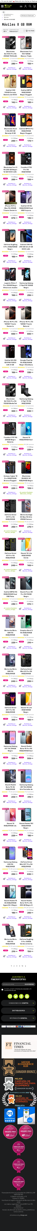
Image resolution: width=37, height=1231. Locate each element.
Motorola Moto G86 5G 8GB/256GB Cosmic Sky (10, 633)
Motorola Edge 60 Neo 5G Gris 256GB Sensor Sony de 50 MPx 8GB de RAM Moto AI (26, 520)
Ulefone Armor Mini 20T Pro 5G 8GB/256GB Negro (26, 865)
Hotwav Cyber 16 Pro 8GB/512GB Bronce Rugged (10, 478)
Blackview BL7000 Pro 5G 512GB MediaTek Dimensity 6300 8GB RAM (10, 403)
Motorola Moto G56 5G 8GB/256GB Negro (10, 942)
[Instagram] (10, 996)
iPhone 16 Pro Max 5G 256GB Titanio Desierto (10, 208)
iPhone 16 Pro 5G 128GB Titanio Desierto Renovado (10, 325)
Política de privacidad (22, 989)
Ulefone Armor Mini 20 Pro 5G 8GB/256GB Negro (26, 672)
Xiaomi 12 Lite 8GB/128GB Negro (26, 710)
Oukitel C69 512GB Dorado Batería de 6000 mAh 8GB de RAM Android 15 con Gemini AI (10, 95)
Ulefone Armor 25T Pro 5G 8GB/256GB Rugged (10, 711)
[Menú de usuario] (25, 6)
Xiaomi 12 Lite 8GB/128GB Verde (26, 555)
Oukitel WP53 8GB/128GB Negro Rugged (26, 92)
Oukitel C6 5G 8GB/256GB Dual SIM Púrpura (26, 208)
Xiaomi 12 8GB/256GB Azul (26, 438)
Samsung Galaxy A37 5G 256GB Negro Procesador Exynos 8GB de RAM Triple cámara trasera (10, 753)
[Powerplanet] (4, 12)
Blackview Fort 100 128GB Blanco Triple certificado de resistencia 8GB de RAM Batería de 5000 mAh (26, 58)
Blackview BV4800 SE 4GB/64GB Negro (26, 478)
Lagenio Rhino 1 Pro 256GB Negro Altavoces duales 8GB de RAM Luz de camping (10, 287)
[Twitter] (15, 996)
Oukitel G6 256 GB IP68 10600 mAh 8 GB (10, 362)
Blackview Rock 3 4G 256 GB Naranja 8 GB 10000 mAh (10, 132)
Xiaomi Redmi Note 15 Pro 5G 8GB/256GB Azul (26, 748)
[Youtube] (27, 996)
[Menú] (2, 6)
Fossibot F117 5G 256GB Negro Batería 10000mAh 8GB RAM (10, 442)
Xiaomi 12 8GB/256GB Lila (10, 824)
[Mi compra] (34, 6)
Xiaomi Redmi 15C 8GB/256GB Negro (26, 825)
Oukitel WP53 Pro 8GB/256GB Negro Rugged (26, 131)
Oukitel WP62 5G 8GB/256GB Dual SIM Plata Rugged (10, 595)
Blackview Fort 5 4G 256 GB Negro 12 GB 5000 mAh (10, 169)
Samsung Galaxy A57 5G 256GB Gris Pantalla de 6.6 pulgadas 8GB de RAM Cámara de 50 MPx (26, 790)
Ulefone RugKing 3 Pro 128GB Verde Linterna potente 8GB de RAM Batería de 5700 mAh (26, 944)
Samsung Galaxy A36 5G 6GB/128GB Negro (10, 865)
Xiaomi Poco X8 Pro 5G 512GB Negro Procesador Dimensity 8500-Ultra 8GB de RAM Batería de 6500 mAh (26, 600)
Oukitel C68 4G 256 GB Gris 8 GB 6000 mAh (26, 246)
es (21, 6)
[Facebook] (21, 996)
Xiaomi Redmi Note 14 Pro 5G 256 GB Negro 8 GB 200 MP (26, 904)
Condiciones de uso (10, 990)
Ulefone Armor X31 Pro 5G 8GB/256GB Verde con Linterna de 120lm (10, 559)
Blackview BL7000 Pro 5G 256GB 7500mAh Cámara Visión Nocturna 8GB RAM (10, 57)
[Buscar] (30, 6)
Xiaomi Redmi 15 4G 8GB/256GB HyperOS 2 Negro (10, 903)
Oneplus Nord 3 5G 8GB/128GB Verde (26, 632)
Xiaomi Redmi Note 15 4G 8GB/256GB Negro (10, 788)
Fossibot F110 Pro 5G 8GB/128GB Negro (26, 170)
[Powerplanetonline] (8, 6)
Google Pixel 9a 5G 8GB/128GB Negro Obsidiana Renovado (26, 363)
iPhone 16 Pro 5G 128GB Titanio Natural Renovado (26, 325)
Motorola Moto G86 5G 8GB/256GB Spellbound (10, 672)
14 (22, 966)
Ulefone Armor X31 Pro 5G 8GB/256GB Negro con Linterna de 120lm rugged (10, 520)
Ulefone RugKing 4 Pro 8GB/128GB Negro (10, 246)
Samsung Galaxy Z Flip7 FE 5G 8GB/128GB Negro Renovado (26, 402)
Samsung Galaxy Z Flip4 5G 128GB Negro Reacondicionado (26, 286)
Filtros (31, 31)
